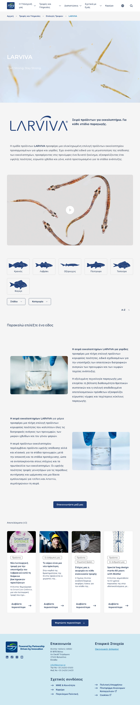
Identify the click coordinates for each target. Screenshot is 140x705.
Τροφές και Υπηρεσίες (45, 6)
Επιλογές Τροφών (54, 16)
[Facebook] (12, 657)
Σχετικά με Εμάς (90, 6)
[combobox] (16, 301)
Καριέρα (109, 5)
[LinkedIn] (7, 657)
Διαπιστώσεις (71, 5)
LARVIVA (73, 16)
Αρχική (10, 16)
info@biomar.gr (58, 665)
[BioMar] (10, 5)
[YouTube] (22, 657)
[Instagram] (17, 657)
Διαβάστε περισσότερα (18, 606)
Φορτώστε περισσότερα (68, 622)
